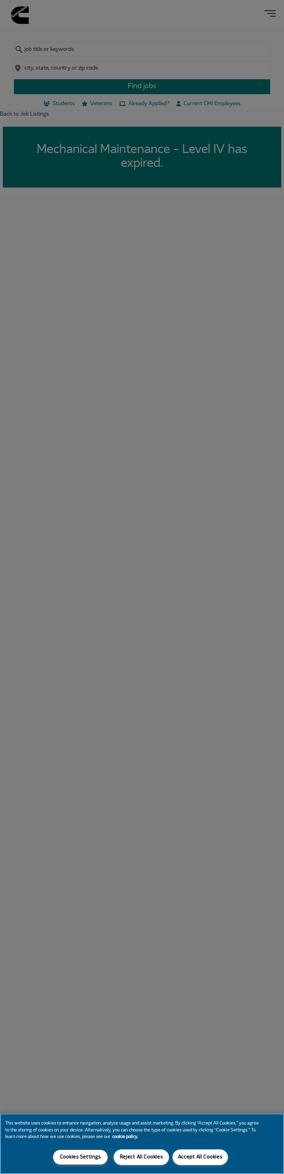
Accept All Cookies (200, 1157)
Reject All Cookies (141, 1157)
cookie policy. (125, 1137)
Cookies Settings (80, 1157)
